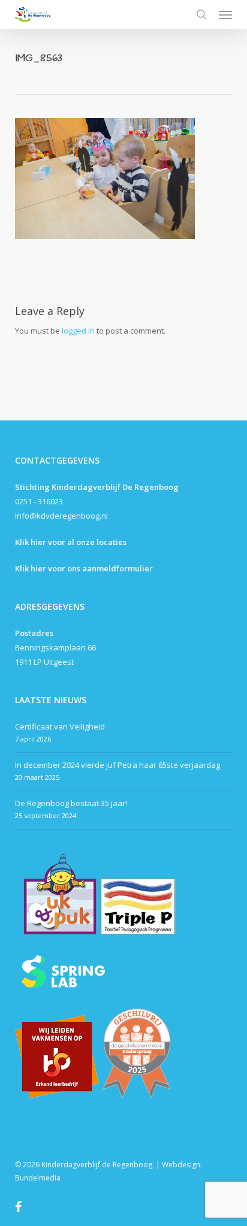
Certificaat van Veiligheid (60, 726)
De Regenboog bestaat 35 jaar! (71, 803)
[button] (225, 14)
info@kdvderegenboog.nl (61, 515)
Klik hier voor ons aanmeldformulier (84, 568)
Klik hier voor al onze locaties (70, 542)
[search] (201, 14)
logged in (78, 330)
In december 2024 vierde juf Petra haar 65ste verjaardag (117, 764)
